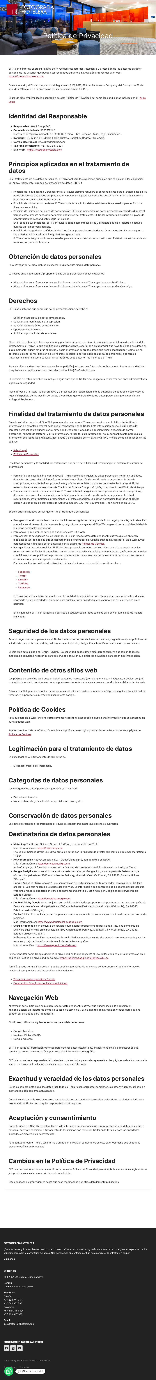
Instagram (24, 587)
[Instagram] (13, 1348)
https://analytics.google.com (53, 898)
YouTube (23, 583)
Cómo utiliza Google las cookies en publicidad (40, 983)
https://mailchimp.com (50, 848)
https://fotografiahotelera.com (26, 76)
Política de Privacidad (26, 454)
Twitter (22, 575)
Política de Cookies (93, 543)
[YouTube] (20, 1348)
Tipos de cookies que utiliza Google (34, 979)
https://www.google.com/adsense (56, 945)
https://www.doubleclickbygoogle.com (59, 921)
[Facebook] (6, 1348)
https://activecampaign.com (53, 863)
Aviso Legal (20, 450)
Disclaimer (24, 1367)
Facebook (24, 571)
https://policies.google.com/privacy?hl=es (84, 957)
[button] (8, 1371)
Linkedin (23, 579)
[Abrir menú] (149, 8)
